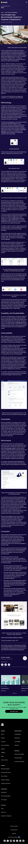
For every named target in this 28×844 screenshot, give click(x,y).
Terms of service (14, 826)
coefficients (7, 239)
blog (2, 12)
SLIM (14, 217)
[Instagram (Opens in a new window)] (14, 841)
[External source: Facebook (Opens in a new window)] (2, 664)
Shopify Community (5, 783)
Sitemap (14, 833)
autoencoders (15, 218)
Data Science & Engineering (11, 12)
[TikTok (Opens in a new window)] (17, 841)
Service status (4, 760)
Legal (2, 756)
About (2, 734)
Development (4, 686)
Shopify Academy (5, 779)
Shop (2, 808)
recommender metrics (10, 448)
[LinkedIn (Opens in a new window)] (20, 841)
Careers (3, 738)
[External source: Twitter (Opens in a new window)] (5, 664)
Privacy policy (14, 829)
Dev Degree (4, 799)
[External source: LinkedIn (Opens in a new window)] (9, 664)
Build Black (17, 738)
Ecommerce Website (19, 761)
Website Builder (18, 757)
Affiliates (3, 752)
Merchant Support (5, 768)
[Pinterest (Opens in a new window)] (23, 841)
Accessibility (17, 741)
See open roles (14, 711)
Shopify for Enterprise (6, 816)
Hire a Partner (4, 776)
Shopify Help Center (6, 772)
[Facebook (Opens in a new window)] (5, 841)
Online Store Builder (19, 754)
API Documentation (5, 796)
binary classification (6, 178)
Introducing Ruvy (5, 688)
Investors (3, 741)
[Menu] (26, 2)
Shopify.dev (4, 792)
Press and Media (5, 745)
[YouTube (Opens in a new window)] (11, 841)
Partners (3, 749)
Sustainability (18, 734)
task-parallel (19, 322)
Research (17, 745)
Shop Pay (3, 812)
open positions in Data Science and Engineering (12, 649)
